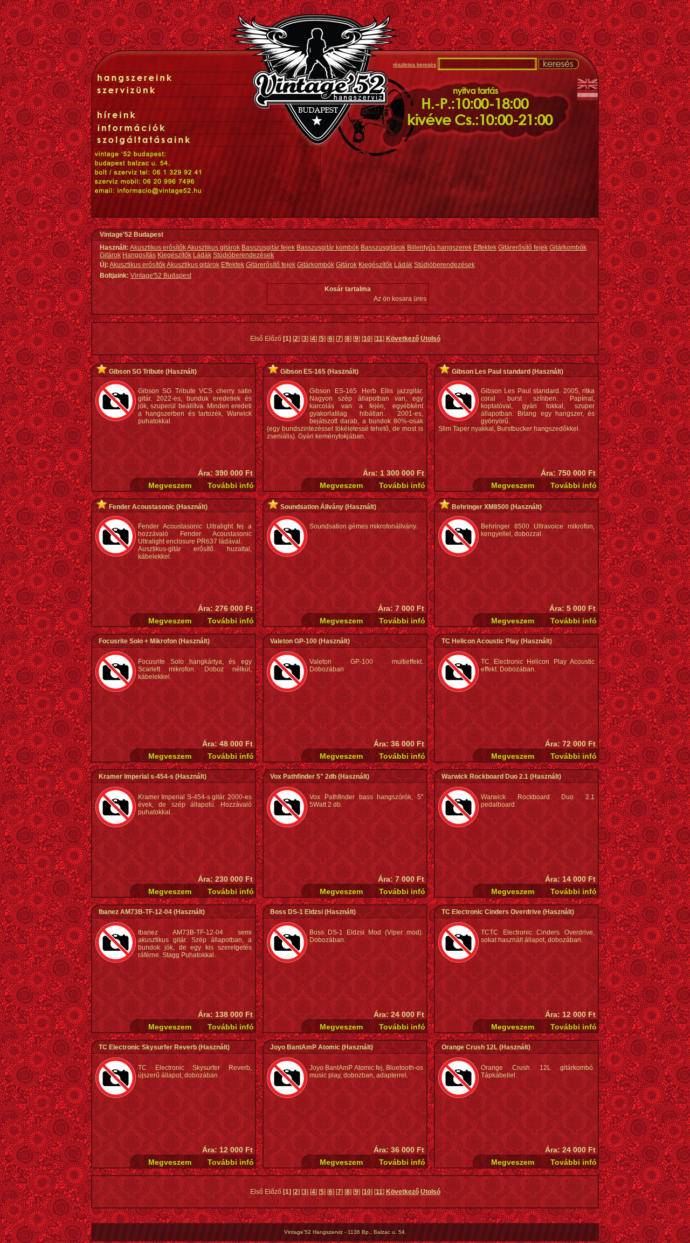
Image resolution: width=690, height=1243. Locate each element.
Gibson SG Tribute (136, 371)
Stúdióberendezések (243, 255)
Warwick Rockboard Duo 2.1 (484, 776)
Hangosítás (139, 255)
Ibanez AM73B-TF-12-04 (135, 912)
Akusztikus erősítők (158, 247)
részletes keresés (414, 64)
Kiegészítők (174, 255)
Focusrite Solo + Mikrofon (138, 641)
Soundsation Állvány (311, 507)
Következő (402, 338)
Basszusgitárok (383, 247)
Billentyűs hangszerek (439, 247)
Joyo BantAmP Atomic (305, 1047)
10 (367, 338)
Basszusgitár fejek (268, 247)
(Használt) (180, 371)
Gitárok (110, 255)
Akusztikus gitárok (213, 247)
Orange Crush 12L (469, 1047)
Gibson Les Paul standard (491, 371)
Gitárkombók (567, 247)
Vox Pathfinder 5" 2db (303, 776)
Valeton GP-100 (293, 641)
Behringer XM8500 (480, 507)
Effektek (484, 247)
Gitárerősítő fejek (523, 247)
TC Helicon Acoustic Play (480, 641)
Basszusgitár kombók (327, 247)
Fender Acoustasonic (142, 507)
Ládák (202, 255)
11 (379, 338)
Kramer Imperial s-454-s (136, 776)
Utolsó (430, 338)
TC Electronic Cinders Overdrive (491, 912)
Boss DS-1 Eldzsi (296, 912)
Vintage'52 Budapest (160, 275)
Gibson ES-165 (303, 371)
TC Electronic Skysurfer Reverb (148, 1047)
